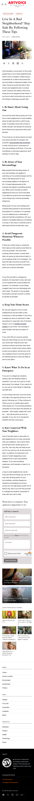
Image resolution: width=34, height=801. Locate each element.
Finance (4, 731)
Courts (4, 672)
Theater (4, 700)
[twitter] (8, 795)
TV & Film (5, 703)
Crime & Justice (7, 676)
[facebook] (3, 795)
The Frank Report (7, 779)
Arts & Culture (8, 13)
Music (4, 715)
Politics (4, 688)
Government (6, 684)
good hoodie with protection (20, 143)
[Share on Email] (22, 63)
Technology (6, 738)
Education (5, 727)
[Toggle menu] (2, 4)
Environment (6, 680)
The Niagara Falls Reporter (10, 782)
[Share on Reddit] (13, 63)
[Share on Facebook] (4, 63)
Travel (4, 742)
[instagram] (12, 795)
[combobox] (23, 794)
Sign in (17, 535)
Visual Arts (5, 707)
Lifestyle (19, 13)
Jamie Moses (15, 37)
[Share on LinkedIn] (18, 63)
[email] (17, 795)
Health (4, 734)
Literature (5, 711)
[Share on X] (9, 63)
